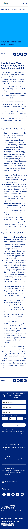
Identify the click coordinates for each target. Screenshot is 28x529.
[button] (1, 3)
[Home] (6, 3)
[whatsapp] (21, 54)
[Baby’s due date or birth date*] (25, 418)
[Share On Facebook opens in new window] (14, 54)
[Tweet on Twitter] (18, 54)
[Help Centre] (21, 3)
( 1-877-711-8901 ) (14, 444)
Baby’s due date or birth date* (9, 415)
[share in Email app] (25, 54)
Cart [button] (26, 3)
